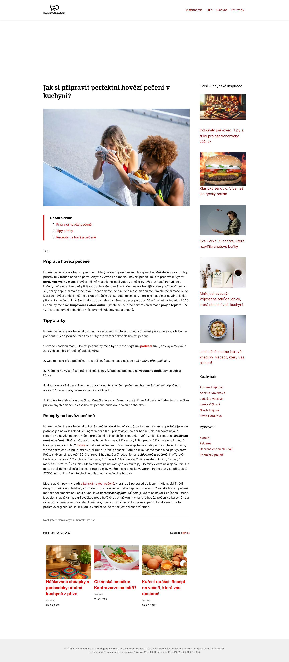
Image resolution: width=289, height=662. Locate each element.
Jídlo (209, 10)
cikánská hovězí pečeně (97, 483)
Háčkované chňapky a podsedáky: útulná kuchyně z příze (67, 587)
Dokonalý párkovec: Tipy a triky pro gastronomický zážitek (222, 136)
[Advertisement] (144, 44)
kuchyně (185, 533)
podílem (146, 346)
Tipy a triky (64, 231)
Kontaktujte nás (85, 520)
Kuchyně (221, 10)
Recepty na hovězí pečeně (76, 237)
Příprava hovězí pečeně (74, 224)
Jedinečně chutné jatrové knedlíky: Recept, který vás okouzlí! (222, 357)
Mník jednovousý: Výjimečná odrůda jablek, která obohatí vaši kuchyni (221, 299)
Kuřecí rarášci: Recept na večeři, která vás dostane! (163, 587)
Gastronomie (193, 10)
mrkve (81, 445)
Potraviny (237, 10)
